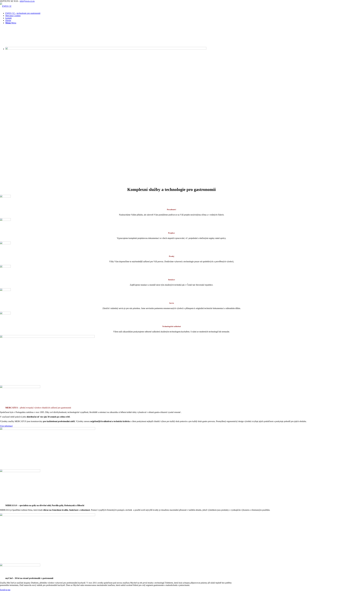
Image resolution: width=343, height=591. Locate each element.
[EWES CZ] (5, 6)
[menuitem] (174, 13)
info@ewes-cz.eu (27, 1)
